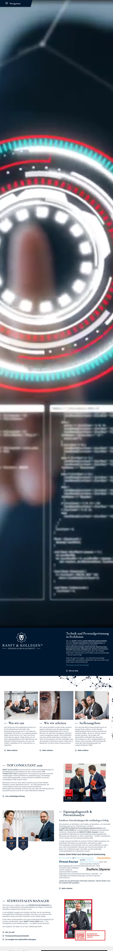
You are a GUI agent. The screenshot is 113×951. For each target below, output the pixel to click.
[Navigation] (6, 3)
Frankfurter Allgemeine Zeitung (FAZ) (89, 861)
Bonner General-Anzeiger (84, 858)
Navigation (15, 3)
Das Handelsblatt (65, 858)
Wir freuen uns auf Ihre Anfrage (77, 665)
